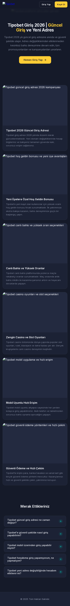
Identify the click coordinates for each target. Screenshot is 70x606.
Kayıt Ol (61, 4)
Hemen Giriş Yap (33, 59)
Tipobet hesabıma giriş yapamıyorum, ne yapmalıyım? (30, 559)
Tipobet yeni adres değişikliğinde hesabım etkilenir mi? (31, 572)
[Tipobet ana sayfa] (12, 4)
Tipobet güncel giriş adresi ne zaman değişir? (28, 521)
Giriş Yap (46, 4)
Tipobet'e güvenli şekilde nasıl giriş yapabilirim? (27, 534)
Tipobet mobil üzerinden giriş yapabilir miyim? (29, 546)
